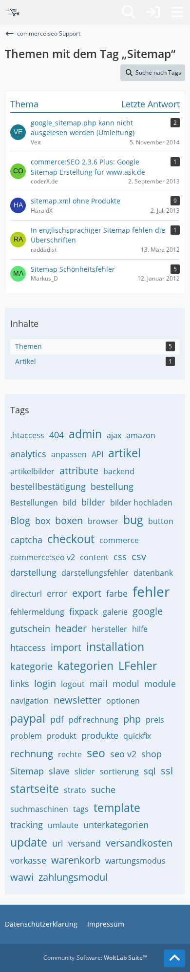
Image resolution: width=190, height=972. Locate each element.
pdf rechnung (93, 719)
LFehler (137, 665)
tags (81, 809)
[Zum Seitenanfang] (174, 958)
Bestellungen (34, 502)
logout (73, 684)
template (117, 807)
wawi (22, 877)
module (160, 683)
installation (115, 646)
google (148, 611)
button (160, 521)
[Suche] (128, 12)
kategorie (31, 666)
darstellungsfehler (95, 572)
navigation (29, 700)
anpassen (69, 454)
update (28, 842)
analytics (28, 454)
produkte (99, 735)
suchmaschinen (39, 809)
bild (69, 502)
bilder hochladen (141, 502)
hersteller (109, 629)
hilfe (140, 629)
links (19, 683)
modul (126, 683)
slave (59, 771)
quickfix (137, 735)
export (86, 593)
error (57, 593)
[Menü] (177, 12)
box (42, 520)
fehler (151, 591)
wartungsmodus (135, 860)
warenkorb (75, 860)
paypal (27, 718)
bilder (93, 502)
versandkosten (139, 843)
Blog (20, 520)
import (66, 647)
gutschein (30, 628)
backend (118, 471)
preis (155, 719)
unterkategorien (116, 824)
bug (133, 519)
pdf (57, 719)
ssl (167, 770)
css (120, 557)
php (132, 719)
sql (150, 771)
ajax (114, 435)
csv (139, 556)
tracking (26, 824)
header (71, 628)
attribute (78, 470)
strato (75, 790)
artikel (124, 453)
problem (26, 735)
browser (103, 521)
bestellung (112, 486)
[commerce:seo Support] (12, 12)
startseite (34, 788)
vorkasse (28, 860)
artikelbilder (32, 471)
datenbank (153, 572)
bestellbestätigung (48, 486)
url (57, 843)
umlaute (63, 825)
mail (99, 683)
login (45, 683)
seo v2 (123, 754)
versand (84, 843)
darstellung (33, 572)
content (94, 557)
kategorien (85, 665)
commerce (119, 540)
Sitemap (27, 771)
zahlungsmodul (73, 877)
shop (151, 754)
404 (56, 435)
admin (85, 434)
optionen (123, 700)
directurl (26, 593)
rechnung (31, 753)
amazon (140, 435)
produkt (61, 735)
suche (103, 789)
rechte (70, 754)
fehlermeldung (37, 612)
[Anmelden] (153, 12)
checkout (71, 539)
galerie (115, 612)
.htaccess (27, 435)
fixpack (83, 611)
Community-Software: (95, 957)
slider (85, 771)
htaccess (28, 647)
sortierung (119, 771)
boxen (69, 520)
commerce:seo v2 (42, 557)
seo (96, 753)
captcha (26, 540)
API (97, 454)
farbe (117, 593)
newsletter (77, 700)
